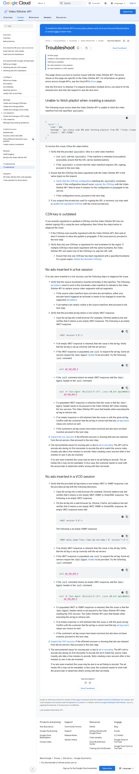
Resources (61, 17)
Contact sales (45, 742)
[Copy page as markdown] (86, 48)
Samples (47, 17)
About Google (45, 758)
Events (117, 731)
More (40, 3)
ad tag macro (123, 420)
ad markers (56, 285)
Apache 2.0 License (76, 702)
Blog (116, 727)
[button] (17, 67)
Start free (127, 11)
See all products (46, 727)
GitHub (92, 727)
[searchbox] (18, 26)
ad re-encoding (106, 445)
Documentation (60, 41)
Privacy (57, 758)
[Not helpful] (128, 41)
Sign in (133, 3)
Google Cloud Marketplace (45, 736)
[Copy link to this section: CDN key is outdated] (79, 214)
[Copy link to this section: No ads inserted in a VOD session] (97, 477)
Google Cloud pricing (48, 731)
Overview (7, 17)
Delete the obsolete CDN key (87, 259)
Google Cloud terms (82, 758)
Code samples (95, 737)
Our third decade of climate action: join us (59, 763)
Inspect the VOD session (63, 641)
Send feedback (120, 48)
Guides (20, 17)
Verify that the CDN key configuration (73, 181)
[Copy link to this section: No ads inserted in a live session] (95, 269)
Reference (34, 17)
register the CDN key (104, 184)
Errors (93, 81)
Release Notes (71, 735)
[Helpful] (124, 41)
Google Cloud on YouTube (121, 741)
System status (71, 740)
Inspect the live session (62, 437)
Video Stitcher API (20, 11)
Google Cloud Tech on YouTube (123, 747)
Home (47, 41)
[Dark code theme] (127, 118)
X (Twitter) (118, 735)
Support (68, 731)
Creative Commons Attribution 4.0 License (113, 700)
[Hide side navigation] (32, 769)
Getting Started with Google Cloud (98, 732)
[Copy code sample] (127, 331)
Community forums (73, 727)
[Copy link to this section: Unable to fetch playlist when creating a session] (118, 100)
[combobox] (72, 3)
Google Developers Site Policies (113, 702)
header (91, 355)
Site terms (67, 758)
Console (96, 3)
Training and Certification (100, 748)
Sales (56, 32)
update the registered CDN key (68, 204)
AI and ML (73, 41)
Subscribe (107, 768)
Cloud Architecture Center (97, 743)
